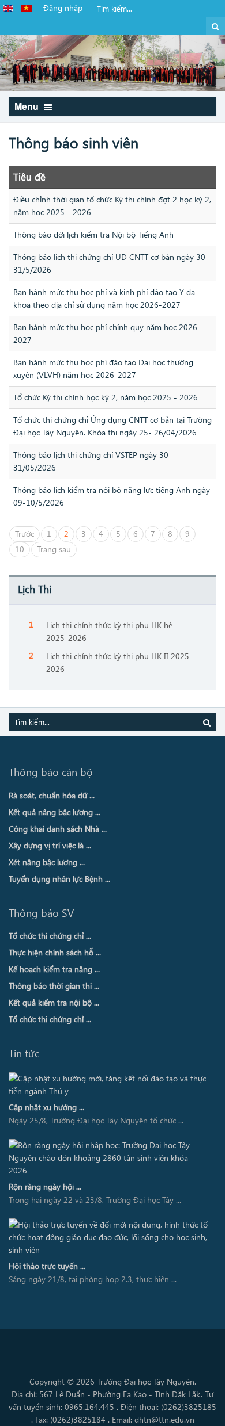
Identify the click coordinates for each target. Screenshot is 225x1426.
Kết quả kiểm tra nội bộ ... (54, 1002)
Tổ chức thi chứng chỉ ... (50, 935)
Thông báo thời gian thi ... (54, 985)
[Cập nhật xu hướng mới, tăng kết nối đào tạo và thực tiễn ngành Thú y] (108, 1085)
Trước (24, 533)
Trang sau (54, 549)
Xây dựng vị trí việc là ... (50, 845)
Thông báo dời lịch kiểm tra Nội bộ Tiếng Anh (93, 234)
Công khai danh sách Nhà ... (58, 828)
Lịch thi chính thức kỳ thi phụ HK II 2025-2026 (119, 662)
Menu (27, 106)
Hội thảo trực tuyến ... (47, 1265)
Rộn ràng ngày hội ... (45, 1186)
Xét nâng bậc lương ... (47, 862)
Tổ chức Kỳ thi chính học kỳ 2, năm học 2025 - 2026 (105, 397)
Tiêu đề (29, 176)
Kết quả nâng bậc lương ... (54, 811)
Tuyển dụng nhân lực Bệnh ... (59, 878)
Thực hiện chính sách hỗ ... (55, 952)
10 (19, 549)
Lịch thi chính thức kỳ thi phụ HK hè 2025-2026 (109, 631)
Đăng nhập (62, 7)
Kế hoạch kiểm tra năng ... (54, 969)
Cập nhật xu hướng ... (46, 1107)
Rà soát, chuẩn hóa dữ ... (52, 795)
